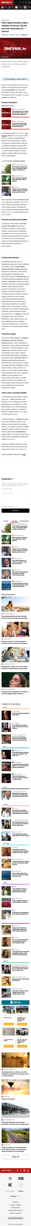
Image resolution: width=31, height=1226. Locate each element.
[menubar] (26, 2)
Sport (12, 7)
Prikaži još (15, 1157)
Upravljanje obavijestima (16, 1218)
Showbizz (20, 7)
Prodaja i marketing (15, 1205)
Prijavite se (15, 510)
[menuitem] (26, 2)
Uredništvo (15, 1202)
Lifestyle (28, 7)
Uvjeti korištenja (15, 1207)
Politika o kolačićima (15, 1213)
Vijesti (5, 7)
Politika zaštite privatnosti (15, 1210)
